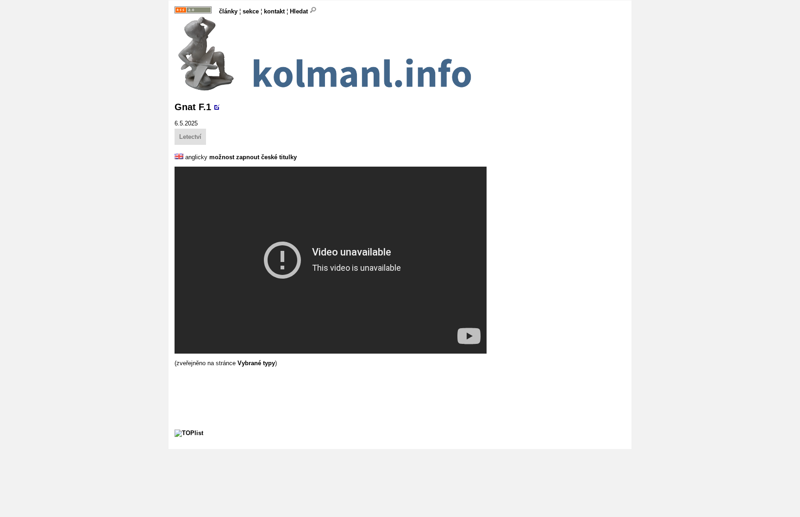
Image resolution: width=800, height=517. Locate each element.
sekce (251, 11)
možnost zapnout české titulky (253, 157)
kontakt (274, 11)
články (228, 11)
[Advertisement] (343, 387)
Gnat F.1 (193, 107)
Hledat (300, 11)
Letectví (190, 136)
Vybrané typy (256, 363)
